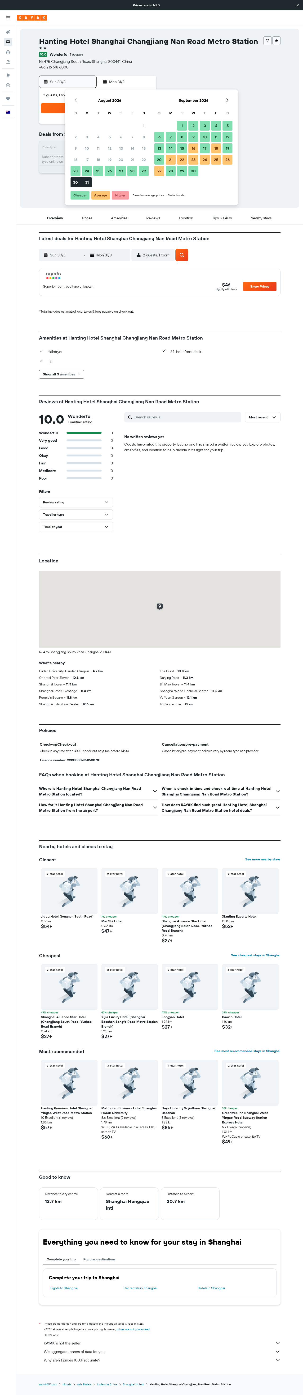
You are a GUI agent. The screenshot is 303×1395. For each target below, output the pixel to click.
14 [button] (132, 148)
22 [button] (144, 159)
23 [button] (75, 171)
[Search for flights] (8, 32)
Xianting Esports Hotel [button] (239, 916)
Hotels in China (107, 1384)
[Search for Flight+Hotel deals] (8, 62)
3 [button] (87, 137)
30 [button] (75, 182)
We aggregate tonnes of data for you (74, 1351)
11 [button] (98, 148)
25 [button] (98, 171)
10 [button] (87, 148)
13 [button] (121, 148)
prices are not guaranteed (133, 1329)
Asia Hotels (84, 1384)
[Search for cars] (8, 52)
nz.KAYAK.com (48, 1384)
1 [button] (143, 125)
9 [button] (76, 148)
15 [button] (144, 148)
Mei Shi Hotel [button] (111, 921)
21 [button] (132, 159)
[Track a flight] (8, 85)
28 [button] (132, 171)
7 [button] (132, 137)
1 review (76, 54)
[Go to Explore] (8, 75)
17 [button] (87, 159)
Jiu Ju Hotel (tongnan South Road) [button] (67, 916)
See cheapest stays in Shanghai (256, 955)
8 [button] (144, 137)
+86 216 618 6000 (53, 67)
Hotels (67, 1384)
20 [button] (121, 159)
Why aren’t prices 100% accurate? (72, 1360)
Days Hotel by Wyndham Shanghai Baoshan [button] (188, 1110)
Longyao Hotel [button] (173, 1017)
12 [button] (109, 148)
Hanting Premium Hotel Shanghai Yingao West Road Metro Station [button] (66, 1110)
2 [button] (76, 137)
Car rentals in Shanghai (140, 1288)
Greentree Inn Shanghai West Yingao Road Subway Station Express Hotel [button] (245, 1117)
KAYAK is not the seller (62, 1343)
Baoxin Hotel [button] (232, 1017)
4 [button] (98, 137)
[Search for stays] (8, 42)
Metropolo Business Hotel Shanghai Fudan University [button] (129, 1110)
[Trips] (8, 98)
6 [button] (121, 137)
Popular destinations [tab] (99, 1259)
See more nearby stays (263, 859)
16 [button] (75, 159)
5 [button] (110, 137)
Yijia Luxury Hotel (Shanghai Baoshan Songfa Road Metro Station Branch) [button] (129, 1022)
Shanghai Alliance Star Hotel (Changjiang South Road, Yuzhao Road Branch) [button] (187, 926)
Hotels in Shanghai (211, 1288)
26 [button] (109, 171)
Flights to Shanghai (64, 1288)
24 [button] (87, 171)
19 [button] (109, 159)
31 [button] (87, 182)
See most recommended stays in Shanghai (247, 1051)
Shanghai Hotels (133, 1384)
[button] (298, 5)
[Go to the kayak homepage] (32, 18)
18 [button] (98, 159)
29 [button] (144, 171)
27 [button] (121, 171)
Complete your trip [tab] (61, 1259)
